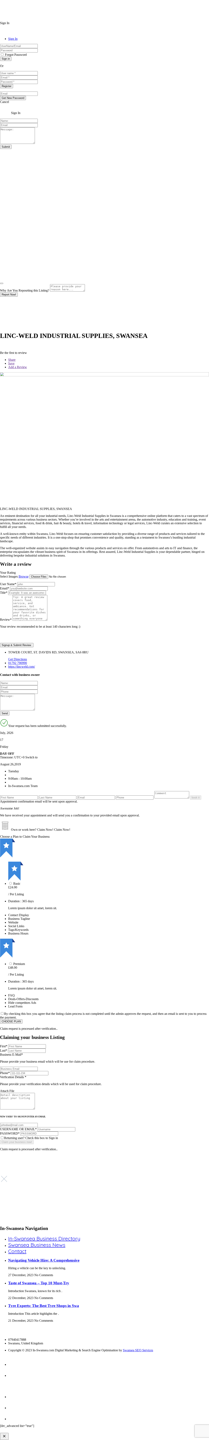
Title (3, 592)
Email (4, 588)
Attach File (7, 1091)
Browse (24, 576)
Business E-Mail (47, 1058)
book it (196, 797)
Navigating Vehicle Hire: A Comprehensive (43, 1260)
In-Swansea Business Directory (44, 1238)
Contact (17, 1251)
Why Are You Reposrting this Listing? (24, 290)
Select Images (9, 576)
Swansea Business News (36, 1245)
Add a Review (17, 367)
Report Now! (9, 294)
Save (11, 363)
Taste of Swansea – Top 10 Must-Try (38, 1283)
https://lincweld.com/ (21, 666)
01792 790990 (17, 663)
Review (6, 619)
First (3, 1046)
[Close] (1, 283)
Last (3, 1050)
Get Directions (17, 659)
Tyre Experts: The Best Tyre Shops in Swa (43, 1306)
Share (12, 359)
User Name (8, 584)
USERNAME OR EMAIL (18, 1129)
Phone (5, 1073)
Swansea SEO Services (138, 1350)
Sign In (13, 38)
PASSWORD (10, 1133)
